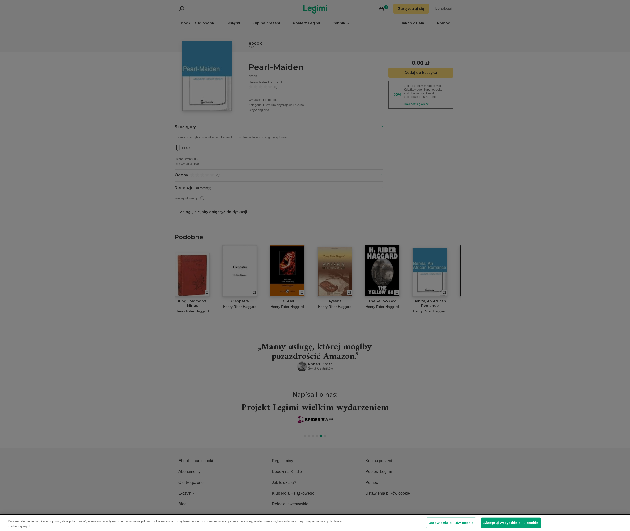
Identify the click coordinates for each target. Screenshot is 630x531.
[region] (315, 522)
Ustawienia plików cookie (451, 523)
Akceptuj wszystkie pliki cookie (510, 523)
